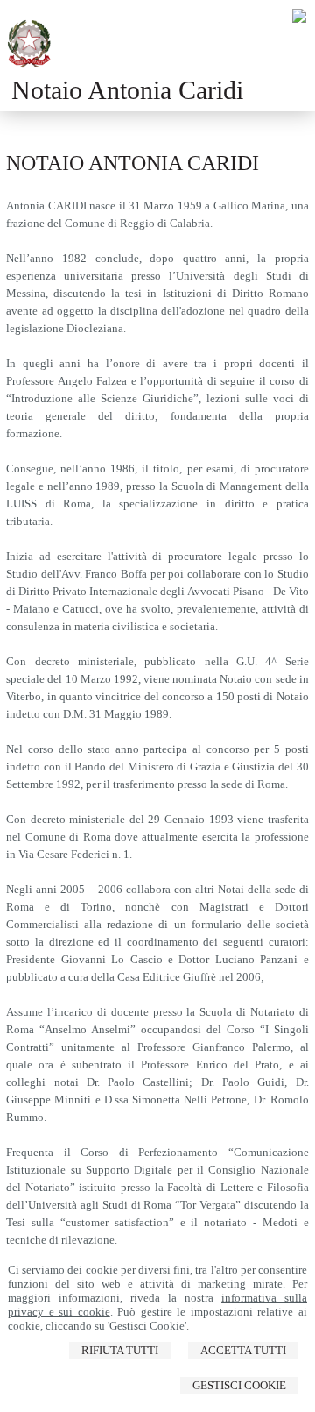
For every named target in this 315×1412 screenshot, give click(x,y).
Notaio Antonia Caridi (127, 89)
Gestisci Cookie (239, 1385)
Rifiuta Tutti (119, 1350)
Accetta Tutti (243, 1350)
